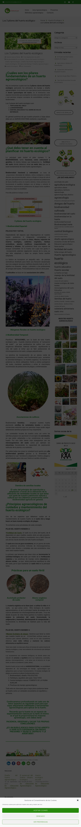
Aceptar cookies (41, 810)
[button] (78, 800)
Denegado (40, 816)
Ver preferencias (40, 822)
